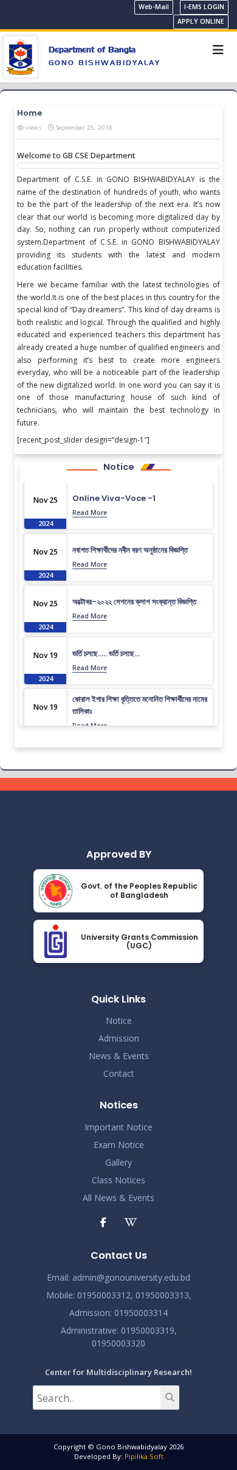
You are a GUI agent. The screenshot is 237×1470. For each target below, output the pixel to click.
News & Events (119, 1056)
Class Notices (118, 1180)
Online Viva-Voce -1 (114, 498)
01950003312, (105, 1295)
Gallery (118, 1162)
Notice (119, 1020)
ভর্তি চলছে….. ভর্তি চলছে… (106, 653)
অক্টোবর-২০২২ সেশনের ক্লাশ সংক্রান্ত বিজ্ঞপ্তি (134, 601)
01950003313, (163, 1295)
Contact (118, 1073)
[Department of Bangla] (20, 56)
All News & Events (118, 1197)
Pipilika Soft (144, 1456)
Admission (118, 1038)
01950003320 (118, 1343)
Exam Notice (119, 1144)
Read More (89, 512)
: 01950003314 (139, 1312)
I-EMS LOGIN (204, 6)
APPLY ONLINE (200, 21)
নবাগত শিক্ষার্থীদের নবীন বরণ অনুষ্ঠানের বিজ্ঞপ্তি (130, 550)
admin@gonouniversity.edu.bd (131, 1277)
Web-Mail (154, 6)
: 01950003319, (147, 1330)
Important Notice (118, 1127)
